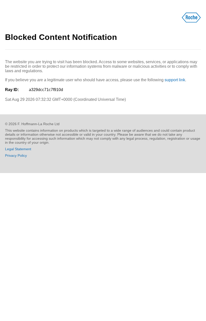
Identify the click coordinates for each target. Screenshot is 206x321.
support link (175, 80)
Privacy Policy (16, 155)
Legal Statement (18, 149)
